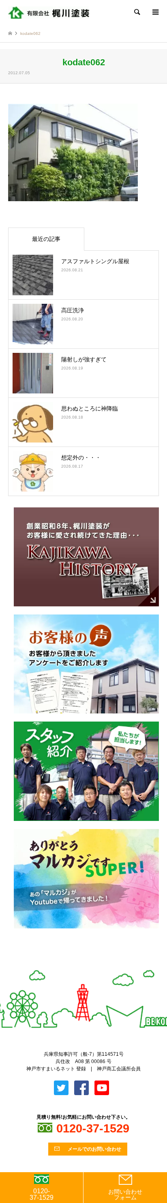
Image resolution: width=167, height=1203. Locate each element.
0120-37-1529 (42, 1194)
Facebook (90, 966)
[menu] (155, 12)
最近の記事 (46, 239)
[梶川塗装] (48, 12)
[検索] (136, 12)
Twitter (77, 966)
